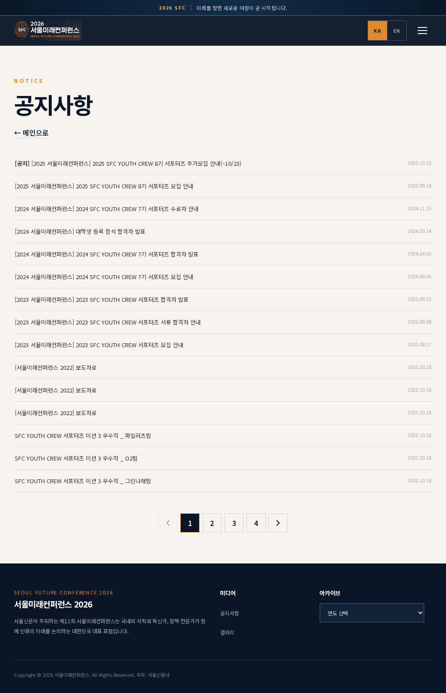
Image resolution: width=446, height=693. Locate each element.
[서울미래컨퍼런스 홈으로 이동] (47, 30)
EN (396, 30)
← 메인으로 (31, 132)
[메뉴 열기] (422, 30)
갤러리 (227, 632)
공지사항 (229, 613)
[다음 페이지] (277, 523)
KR (377, 30)
